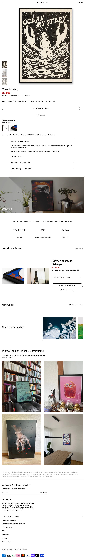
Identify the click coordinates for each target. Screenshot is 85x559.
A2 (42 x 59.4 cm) (34, 103)
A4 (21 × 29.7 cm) (8, 103)
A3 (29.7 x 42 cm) (21, 103)
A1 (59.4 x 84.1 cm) (48, 103)
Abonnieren (43, 492)
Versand (10, 96)
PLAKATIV (10, 550)
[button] (3, 2)
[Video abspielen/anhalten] (81, 181)
